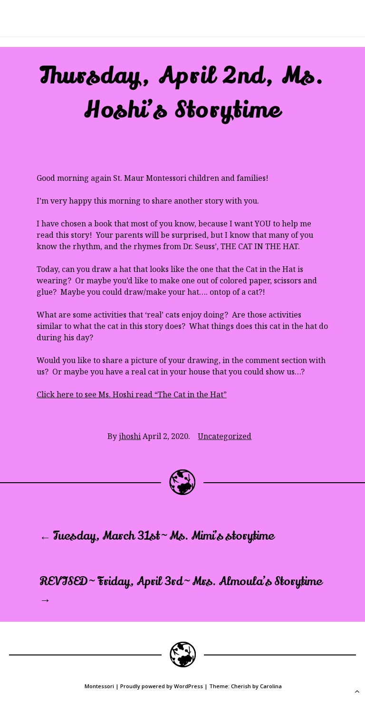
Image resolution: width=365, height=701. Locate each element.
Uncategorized (224, 436)
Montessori (99, 686)
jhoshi (130, 436)
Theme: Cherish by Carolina (245, 686)
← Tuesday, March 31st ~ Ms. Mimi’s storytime (156, 536)
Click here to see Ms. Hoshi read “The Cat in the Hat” (132, 394)
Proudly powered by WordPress (161, 686)
